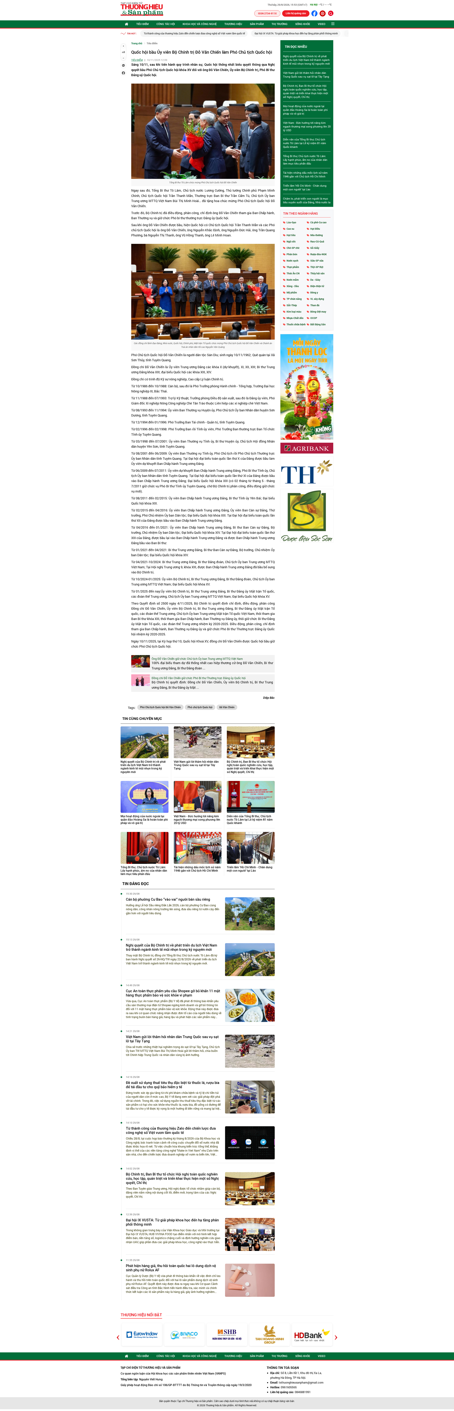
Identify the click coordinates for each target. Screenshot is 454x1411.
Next (336, 1334)
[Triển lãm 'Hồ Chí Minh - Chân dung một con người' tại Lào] (251, 848)
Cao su (290, 228)
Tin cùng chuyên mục (142, 718)
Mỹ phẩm (292, 292)
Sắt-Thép (292, 305)
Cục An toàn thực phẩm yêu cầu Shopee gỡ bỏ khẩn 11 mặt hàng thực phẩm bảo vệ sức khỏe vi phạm (173, 993)
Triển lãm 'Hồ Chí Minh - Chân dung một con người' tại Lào (249, 869)
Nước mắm (293, 279)
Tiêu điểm (142, 24)
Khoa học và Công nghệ (200, 24)
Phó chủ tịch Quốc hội (200, 707)
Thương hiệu (233, 24)
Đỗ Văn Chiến (226, 707)
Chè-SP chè (293, 248)
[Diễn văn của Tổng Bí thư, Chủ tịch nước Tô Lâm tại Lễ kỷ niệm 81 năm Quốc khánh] (251, 797)
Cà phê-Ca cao (318, 222)
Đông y (314, 292)
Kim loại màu (294, 311)
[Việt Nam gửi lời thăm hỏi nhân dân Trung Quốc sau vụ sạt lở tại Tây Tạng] (198, 742)
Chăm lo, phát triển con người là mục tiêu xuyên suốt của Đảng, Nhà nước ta (306, 200)
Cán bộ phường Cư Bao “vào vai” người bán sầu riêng (168, 899)
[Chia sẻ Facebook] (123, 73)
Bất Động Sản (318, 324)
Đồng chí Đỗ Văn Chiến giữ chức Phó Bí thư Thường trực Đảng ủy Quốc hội (199, 678)
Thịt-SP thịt (316, 267)
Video (321, 24)
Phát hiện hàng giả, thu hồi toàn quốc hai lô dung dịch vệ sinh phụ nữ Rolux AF (280, 33)
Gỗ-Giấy (314, 248)
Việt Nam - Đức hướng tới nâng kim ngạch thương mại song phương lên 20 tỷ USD (197, 820)
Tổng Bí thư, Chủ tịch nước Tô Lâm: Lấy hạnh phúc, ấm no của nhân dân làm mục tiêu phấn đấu (144, 871)
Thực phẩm (293, 267)
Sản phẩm (257, 24)
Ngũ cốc (291, 241)
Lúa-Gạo (291, 222)
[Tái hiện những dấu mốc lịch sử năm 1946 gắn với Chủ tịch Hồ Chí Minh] (198, 848)
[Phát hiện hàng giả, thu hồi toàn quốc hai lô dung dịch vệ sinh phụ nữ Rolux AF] (250, 1280)
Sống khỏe (302, 24)
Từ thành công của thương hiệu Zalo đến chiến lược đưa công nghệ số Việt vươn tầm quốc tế (171, 1130)
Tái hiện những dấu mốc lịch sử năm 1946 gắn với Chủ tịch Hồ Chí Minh (197, 869)
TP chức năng (294, 299)
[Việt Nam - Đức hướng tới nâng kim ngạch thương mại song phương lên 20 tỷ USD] (198, 797)
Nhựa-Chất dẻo (295, 318)
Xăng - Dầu (293, 286)
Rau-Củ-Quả (317, 241)
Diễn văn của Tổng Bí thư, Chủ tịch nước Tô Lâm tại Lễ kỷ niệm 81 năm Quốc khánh (250, 820)
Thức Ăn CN (293, 273)
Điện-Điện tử (317, 286)
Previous (118, 1334)
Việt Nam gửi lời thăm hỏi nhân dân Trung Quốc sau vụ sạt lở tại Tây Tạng (196, 765)
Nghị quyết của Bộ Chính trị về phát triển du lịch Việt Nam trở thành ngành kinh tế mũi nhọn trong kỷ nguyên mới (143, 767)
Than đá (314, 305)
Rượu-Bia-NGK (318, 254)
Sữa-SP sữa (316, 260)
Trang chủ (136, 43)
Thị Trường (279, 24)
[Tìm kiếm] (330, 13)
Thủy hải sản (317, 273)
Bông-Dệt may (318, 311)
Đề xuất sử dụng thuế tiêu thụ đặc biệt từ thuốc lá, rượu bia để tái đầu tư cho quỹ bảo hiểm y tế (172, 1085)
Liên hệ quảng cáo (296, 13)
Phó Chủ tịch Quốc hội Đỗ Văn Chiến (160, 707)
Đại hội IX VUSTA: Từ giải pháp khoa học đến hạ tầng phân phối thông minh (185, 33)
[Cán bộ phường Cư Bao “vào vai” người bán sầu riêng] (250, 913)
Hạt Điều (315, 228)
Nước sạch (292, 260)
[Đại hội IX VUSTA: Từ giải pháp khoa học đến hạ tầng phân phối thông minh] (250, 1234)
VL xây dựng (317, 299)
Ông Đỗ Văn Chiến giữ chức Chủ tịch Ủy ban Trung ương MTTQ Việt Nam (197, 659)
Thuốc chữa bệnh (296, 324)
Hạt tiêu (291, 235)
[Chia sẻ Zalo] (123, 65)
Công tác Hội (165, 24)
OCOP (313, 318)
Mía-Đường (316, 235)
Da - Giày (315, 279)
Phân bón (292, 254)
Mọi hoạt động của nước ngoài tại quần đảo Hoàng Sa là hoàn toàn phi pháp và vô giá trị (144, 820)
